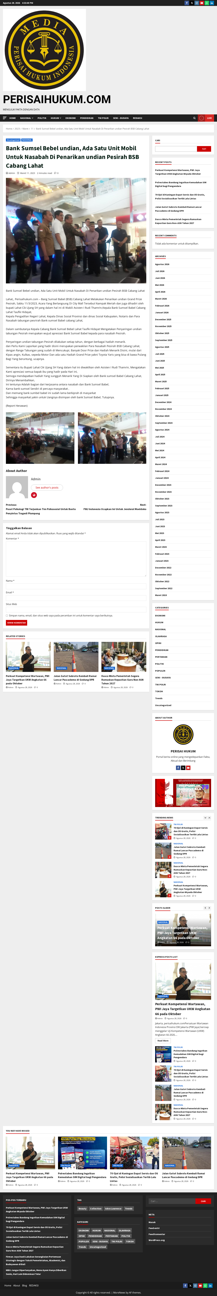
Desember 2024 (163, 402)
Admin (12, 173)
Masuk (152, 1222)
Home (12, 117)
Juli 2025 (159, 353)
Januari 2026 (161, 312)
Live (209, 117)
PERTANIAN (161, 656)
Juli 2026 (159, 271)
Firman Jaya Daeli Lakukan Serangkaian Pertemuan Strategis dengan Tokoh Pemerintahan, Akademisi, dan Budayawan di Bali (35, 1260)
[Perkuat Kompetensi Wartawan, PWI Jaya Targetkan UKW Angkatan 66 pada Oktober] (28, 657)
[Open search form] (194, 118)
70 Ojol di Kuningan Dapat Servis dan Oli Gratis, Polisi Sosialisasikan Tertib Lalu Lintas (163, 1073)
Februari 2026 (162, 305)
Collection (95, 1208)
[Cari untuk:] (172, 1201)
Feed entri (154, 1228)
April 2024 (160, 457)
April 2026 (160, 291)
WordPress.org (157, 1240)
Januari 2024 (161, 477)
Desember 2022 (163, 567)
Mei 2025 (159, 367)
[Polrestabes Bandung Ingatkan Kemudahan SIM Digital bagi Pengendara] (82, 1153)
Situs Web (11, 604)
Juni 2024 (160, 443)
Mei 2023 (159, 533)
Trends (159, 698)
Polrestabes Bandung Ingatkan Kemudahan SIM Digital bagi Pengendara (163, 889)
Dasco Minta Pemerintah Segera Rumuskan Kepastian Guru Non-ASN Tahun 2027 (122, 679)
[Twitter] (192, 3)
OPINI (158, 643)
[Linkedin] (212, 3)
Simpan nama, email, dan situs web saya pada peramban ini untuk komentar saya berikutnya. (61, 615)
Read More (164, 1040)
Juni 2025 (160, 360)
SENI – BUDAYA (121, 117)
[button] (4, 118)
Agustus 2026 (162, 264)
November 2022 (163, 574)
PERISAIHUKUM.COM (57, 99)
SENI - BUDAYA (100, 1241)
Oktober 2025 (162, 333)
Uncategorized (13, 140)
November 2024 (163, 408)
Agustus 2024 (162, 429)
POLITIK (42, 117)
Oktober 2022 (162, 581)
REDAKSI (137, 117)
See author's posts (47, 487)
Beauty (82, 1208)
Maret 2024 (161, 464)
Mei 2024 (159, 450)
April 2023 (160, 540)
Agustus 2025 (162, 346)
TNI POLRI (103, 117)
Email (10, 592)
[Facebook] (187, 3)
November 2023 (163, 491)
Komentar (12, 538)
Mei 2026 (159, 284)
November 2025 (163, 326)
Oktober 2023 (162, 498)
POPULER (160, 670)
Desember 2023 (163, 484)
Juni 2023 (160, 526)
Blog (24, 1285)
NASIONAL (27, 140)
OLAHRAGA (161, 636)
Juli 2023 (159, 519)
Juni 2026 (160, 277)
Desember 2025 (163, 319)
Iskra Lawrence (113, 1208)
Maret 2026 (161, 298)
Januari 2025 (161, 395)
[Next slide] (209, 818)
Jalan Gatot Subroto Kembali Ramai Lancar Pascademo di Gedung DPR (163, 831)
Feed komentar (157, 1234)
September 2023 (163, 505)
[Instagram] (197, 3)
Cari (157, 140)
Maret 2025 (161, 381)
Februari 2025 (162, 388)
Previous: (41, 509)
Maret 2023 (161, 546)
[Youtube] (202, 3)
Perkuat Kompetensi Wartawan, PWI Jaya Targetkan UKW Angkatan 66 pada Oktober (27, 679)
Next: (115, 507)
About (16, 1285)
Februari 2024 (162, 471)
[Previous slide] (205, 818)
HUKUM (55, 117)
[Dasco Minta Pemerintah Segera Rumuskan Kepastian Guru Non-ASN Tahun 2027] (123, 657)
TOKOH (159, 691)
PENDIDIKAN (86, 117)
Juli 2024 (159, 436)
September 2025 (163, 340)
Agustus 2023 (162, 512)
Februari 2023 (162, 553)
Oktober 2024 (162, 415)
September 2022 (163, 588)
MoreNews (119, 1292)
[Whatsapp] (207, 3)
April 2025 (160, 374)
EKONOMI (71, 117)
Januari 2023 (161, 560)
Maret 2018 (161, 595)
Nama (10, 580)
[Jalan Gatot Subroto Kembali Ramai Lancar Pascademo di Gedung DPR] (76, 657)
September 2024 (163, 422)
